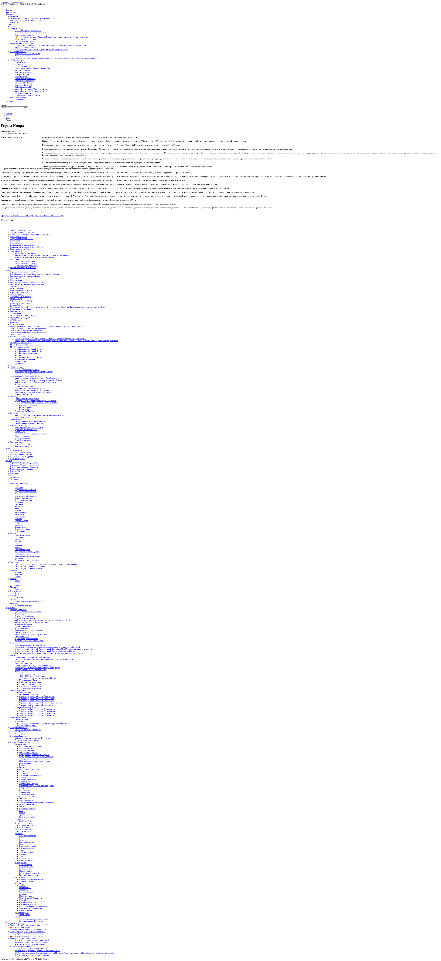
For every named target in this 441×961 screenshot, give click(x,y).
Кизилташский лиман (23, 624)
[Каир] (10, 270)
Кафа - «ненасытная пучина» (30, 682)
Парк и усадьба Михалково (25, 411)
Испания (13, 570)
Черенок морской (26, 800)
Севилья (18, 577)
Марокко (9, 475)
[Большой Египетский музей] (33, 337)
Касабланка (14, 477)
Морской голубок (26, 852)
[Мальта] (17, 587)
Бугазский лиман (21, 628)
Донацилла (23, 773)
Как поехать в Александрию (26, 253)
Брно (17, 508)
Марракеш (14, 479)
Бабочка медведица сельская (30, 746)
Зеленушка (23, 890)
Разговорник (20, 531)
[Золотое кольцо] (23, 368)
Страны (9, 24)
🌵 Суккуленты (16, 60)
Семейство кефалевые (28, 904)
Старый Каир (15, 313)
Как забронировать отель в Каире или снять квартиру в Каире (34, 274)
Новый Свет (19, 661)
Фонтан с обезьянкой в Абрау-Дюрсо (29, 641)
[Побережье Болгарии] (27, 728)
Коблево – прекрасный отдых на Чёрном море (33, 738)
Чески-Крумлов (21, 512)
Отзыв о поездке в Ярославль (26, 374)
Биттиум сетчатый (26, 804)
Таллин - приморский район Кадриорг (30, 566)
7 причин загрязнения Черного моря (33, 919)
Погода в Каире (16, 280)
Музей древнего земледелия (26, 353)
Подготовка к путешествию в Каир (24, 272)
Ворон (21, 838)
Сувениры (19, 525)
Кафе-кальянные (16, 288)
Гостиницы (19, 502)
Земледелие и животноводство (27, 552)
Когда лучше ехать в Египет (21, 249)
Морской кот (24, 900)
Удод (21, 856)
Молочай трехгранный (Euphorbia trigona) (31, 89)
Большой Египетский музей (21, 337)
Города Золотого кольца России (27, 370)
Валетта (18, 589)
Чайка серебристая (26, 861)
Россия (8, 366)
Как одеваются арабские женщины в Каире (27, 284)
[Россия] (12, 366)
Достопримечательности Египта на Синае (26, 247)
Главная (9, 10)
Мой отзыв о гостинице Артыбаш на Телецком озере (35, 382)
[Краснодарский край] (27, 610)
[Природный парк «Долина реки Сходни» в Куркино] (57, 401)
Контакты (14, 22)
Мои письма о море (17, 690)
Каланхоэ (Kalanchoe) (23, 72)
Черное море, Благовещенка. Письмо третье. (36, 701)
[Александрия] (21, 251)
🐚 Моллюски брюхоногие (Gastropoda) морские (34, 802)
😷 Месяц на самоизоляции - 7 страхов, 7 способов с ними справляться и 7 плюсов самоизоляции (53, 37)
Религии (18, 541)
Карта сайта (14, 16)
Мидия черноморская (27, 780)
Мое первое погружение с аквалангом (30, 645)
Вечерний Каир (16, 305)
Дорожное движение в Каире (21, 301)
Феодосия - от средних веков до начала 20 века (37, 678)
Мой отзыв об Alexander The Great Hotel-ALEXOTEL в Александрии (42, 255)
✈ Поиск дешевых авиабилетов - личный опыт (28, 929)
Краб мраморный (26, 867)
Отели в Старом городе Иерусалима (24, 467)
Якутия (13, 413)
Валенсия (18, 575)
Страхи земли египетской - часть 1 (23, 232)
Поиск (3, 105)
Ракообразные (20, 863)
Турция (13, 599)
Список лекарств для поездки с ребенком (31, 949)
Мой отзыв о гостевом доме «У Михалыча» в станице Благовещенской (42, 620)
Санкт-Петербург (17, 419)
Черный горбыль (26, 910)
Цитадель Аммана (17, 450)
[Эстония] (18, 562)
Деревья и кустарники (28, 405)
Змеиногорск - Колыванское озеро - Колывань (33, 392)
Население (19, 488)
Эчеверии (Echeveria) (23, 93)
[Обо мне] (13, 14)
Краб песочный (25, 869)
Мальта (13, 587)
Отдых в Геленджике (23, 632)
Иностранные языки (18, 52)
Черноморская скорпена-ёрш (30, 908)
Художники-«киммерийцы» (30, 684)
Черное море (10, 608)
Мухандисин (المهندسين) (20, 318)
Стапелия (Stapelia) (22, 83)
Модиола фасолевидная (28, 784)
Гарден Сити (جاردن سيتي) (20, 324)
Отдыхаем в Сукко (22, 637)
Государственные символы (25, 490)
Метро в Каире (16, 299)
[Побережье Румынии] (27, 732)
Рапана (22, 813)
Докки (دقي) (15, 322)
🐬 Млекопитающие (23, 829)
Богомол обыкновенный (28, 753)
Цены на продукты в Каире (21, 290)
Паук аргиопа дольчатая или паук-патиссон (36, 757)
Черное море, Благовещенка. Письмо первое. (37, 697)
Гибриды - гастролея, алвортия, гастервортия (32, 68)
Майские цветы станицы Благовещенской (31, 622)
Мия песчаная (24, 782)
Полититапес (24, 790)
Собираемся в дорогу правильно (23, 938)
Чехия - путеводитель (18, 483)
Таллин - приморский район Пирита (29, 568)
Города (17, 543)
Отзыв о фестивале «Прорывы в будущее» (31, 434)
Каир (8, 270)
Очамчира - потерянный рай (26, 726)
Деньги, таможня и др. (23, 498)
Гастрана (22, 767)
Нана (21, 811)
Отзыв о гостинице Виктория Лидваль (30, 421)
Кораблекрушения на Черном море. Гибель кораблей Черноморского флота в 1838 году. (49, 653)
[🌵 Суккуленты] (23, 60)
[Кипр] (15, 533)
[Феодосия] (23, 672)
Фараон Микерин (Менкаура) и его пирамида (28, 332)
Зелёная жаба (24, 915)
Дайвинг (13, 643)
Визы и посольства (22, 529)
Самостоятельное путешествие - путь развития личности (32, 18)
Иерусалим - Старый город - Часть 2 (24, 465)
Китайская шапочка (27, 809)
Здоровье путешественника (21, 946)
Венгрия (13, 603)
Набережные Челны (18, 426)
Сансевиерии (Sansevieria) (25, 81)
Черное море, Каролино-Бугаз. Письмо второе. (37, 711)
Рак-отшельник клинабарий (30, 875)
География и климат (22, 535)
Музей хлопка (20, 361)
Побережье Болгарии (18, 728)
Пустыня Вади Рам (17, 459)
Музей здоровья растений (25, 359)
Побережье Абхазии (18, 717)
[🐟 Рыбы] (23, 884)
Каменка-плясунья (26, 848)
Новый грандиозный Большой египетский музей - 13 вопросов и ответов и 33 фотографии (50, 339)
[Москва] (17, 397)
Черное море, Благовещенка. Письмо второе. (36, 699)
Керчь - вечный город (23, 664)
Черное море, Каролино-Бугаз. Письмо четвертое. (38, 715)
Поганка (22, 854)
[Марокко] (13, 475)
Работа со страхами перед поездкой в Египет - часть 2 (31, 235)
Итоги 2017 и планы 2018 (25, 41)
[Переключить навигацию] (2, 6)
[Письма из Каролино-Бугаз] (37, 707)
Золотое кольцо (16, 368)
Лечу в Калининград (23, 444)
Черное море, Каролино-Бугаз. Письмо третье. (37, 713)
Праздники (19, 523)
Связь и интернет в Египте (20, 230)
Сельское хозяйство (22, 550)
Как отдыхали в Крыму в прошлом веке (30, 670)
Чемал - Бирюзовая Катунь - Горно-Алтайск (32, 390)
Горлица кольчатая (26, 842)
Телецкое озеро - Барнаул (24, 386)
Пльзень (18, 510)
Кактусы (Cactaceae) (22, 70)
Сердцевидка (24, 792)
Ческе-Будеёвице (21, 515)
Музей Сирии (20, 355)
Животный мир (25, 409)
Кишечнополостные (23, 823)
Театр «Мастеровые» (23, 438)
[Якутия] (17, 413)
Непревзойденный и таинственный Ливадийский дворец (37, 668)
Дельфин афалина (26, 831)
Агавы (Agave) (20, 62)
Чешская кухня (20, 527)
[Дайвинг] (18, 643)
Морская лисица (25, 896)
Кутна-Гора (19, 506)
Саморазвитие (15, 29)
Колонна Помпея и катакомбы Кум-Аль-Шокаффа (34, 257)
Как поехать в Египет (18, 237)
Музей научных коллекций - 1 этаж (28, 349)
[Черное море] (16, 608)
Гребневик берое (25, 821)
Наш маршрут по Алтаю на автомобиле (30, 388)
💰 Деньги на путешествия (25, 39)
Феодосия (18, 672)
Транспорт (19, 504)
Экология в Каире (17, 278)
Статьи (17, 917)
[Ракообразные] (26, 863)
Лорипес (22, 777)
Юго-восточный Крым (28, 680)
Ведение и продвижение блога (22, 43)
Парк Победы (20, 432)
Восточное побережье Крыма (30, 686)
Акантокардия (25, 763)
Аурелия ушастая (26, 825)
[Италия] (17, 579)
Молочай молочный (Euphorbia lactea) (29, 91)
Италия (13, 579)
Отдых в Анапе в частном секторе (28, 612)
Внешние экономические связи (27, 560)
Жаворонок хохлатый (27, 846)
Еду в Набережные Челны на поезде (29, 428)
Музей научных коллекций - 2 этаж (28, 351)
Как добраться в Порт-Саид (25, 264)
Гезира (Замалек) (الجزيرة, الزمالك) (23, 315)
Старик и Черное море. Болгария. (28, 730)
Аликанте (18, 572)
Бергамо (18, 583)
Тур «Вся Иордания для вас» (21, 452)
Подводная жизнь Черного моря (31, 921)
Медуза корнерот (26, 827)
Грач (21, 844)
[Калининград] (22, 442)
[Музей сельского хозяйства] (32, 347)
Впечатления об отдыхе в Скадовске (29, 740)
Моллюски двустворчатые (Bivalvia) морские (32, 759)
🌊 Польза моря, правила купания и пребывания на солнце (38, 951)
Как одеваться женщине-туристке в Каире (26, 282)
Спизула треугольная (27, 796)
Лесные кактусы (21, 77)
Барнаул (18, 384)
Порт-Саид (14, 259)
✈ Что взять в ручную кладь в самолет (30, 944)
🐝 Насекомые (20, 744)
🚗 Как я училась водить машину (28, 31)
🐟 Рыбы (18, 884)
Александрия (15, 251)
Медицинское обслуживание (26, 496)
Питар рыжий (24, 788)
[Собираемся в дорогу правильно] (36, 938)
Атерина (22, 886)
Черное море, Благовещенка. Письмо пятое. (36, 705)
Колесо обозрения (22, 436)
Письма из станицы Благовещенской (29, 695)
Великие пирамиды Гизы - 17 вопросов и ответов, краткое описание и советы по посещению (46, 326)
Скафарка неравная (26, 794)
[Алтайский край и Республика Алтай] (40, 376)
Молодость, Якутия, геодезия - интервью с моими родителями (39, 415)
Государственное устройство (26, 492)
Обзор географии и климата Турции (29, 601)
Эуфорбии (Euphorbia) (23, 87)
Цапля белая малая (26, 858)
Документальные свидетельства (31, 688)
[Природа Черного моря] (29, 742)
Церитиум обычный (27, 817)
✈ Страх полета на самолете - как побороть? (32, 955)
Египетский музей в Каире (20, 343)
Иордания (9, 448)
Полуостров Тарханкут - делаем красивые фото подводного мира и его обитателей (47, 647)
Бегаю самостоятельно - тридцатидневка (31, 33)
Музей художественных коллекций (28, 357)
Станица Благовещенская (25, 618)
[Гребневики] (25, 819)
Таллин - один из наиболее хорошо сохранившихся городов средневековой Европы (47, 564)
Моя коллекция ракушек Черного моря (34, 761)
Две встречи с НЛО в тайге (25, 417)
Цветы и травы (25, 407)
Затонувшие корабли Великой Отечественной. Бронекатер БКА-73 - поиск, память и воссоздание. (53, 649)
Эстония (13, 562)
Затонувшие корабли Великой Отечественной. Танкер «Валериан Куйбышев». (45, 651)
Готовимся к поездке (14, 923)
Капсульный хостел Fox (24, 446)
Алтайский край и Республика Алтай (25, 376)
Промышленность (22, 554)
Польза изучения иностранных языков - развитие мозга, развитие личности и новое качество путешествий (57, 58)
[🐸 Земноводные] (29, 913)
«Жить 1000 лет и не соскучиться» (32, 676)
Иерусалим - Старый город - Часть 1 (24, 463)
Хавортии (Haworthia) (23, 85)
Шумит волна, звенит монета (26, 639)
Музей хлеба (20, 363)
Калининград (15, 442)
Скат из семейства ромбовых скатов (33, 906)
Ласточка (23, 894)
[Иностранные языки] (27, 52)
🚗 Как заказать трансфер (20, 927)
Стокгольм (19, 597)
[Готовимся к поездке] (23, 923)
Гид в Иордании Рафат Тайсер (22, 454)
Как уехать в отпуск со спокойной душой (31, 942)
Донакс (22, 771)
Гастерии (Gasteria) (22, 66)
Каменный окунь (26, 892)
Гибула (22, 807)
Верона (17, 581)
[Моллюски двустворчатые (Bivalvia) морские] (51, 759)
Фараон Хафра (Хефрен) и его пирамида (26, 330)
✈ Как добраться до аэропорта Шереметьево (27, 932)
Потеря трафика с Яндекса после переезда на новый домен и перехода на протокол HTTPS (50, 45)
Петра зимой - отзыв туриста (21, 457)
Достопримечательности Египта (22, 245)
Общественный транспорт (20, 297)
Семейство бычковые (27, 902)
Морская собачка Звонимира (30, 898)
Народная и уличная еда (19, 293)
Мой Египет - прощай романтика (23, 268)
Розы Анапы (20, 614)
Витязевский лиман (22, 626)
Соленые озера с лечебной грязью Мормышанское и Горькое (38, 380)
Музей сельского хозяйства (20, 347)
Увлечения (10, 26)
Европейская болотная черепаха (31, 879)
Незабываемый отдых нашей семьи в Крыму (32, 657)
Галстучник (23, 840)
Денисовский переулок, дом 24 (27, 399)
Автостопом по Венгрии (24, 606)
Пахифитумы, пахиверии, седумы (28, 95)
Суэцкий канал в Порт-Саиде (26, 266)
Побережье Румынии (18, 732)
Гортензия (19, 99)
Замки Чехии (20, 517)
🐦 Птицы (19, 834)
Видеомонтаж (11, 12)
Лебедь (22, 850)
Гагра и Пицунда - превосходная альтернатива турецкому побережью (42, 724)
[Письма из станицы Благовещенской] (44, 695)
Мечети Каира (15, 334)
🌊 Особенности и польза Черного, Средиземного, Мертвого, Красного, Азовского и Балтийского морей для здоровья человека (65, 953)
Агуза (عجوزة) (15, 320)
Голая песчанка (25, 888)
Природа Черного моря (19, 742)
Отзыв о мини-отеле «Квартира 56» (29, 423)
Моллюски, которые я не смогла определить (36, 786)
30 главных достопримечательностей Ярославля (33, 372)
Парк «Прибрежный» (23, 440)
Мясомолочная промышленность (28, 556)
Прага (17, 486)
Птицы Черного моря (27, 836)
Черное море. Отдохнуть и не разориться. (31, 635)
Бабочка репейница (27, 751)
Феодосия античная (27, 674)
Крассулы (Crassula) (22, 75)
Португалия (14, 591)
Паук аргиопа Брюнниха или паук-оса (34, 755)
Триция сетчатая (25, 815)
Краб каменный (25, 865)
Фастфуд (13, 286)
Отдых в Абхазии (21, 719)
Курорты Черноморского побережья (29, 630)
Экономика (19, 546)
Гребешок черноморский (29, 769)
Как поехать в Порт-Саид (25, 261)
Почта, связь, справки (23, 500)
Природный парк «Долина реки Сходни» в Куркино (35, 401)
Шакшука (14, 473)
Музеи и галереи (21, 521)
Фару (17, 593)
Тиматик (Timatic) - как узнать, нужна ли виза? (28, 925)
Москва (13, 397)
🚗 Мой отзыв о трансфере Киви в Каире (26, 936)
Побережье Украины (18, 736)
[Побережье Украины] (27, 736)
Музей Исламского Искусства (22, 345)
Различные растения (18, 97)
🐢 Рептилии (20, 877)
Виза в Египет (15, 241)
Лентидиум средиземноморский (32, 775)
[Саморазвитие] (22, 29)
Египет (8, 228)
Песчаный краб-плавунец (29, 873)
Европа (8, 481)
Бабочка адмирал (26, 748)
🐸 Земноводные (21, 913)
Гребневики (19, 819)
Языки (17, 539)
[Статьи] (21, 917)
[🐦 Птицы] (24, 834)
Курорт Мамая (20, 734)
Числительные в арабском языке (27, 54)
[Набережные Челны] (27, 426)
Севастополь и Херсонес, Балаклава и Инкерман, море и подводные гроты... (45, 659)
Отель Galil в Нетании (19, 471)
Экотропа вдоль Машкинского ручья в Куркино (38, 403)
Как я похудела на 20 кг (24, 35)
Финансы (18, 548)
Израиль (9, 461)
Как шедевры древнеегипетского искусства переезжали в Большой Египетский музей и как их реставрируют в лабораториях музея (66, 341)
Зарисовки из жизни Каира (20, 303)
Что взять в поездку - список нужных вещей (32, 940)
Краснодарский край (18, 610)
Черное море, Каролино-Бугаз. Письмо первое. (37, 709)
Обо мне (9, 14)
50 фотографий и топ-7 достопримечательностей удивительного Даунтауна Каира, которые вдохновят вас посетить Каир (57, 307)
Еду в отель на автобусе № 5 (26, 430)
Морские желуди (26, 871)
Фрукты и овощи (17, 295)
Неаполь (18, 585)
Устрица (22, 798)
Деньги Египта (16, 243)
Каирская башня (16, 311)
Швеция (13, 595)
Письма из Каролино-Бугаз (25, 707)
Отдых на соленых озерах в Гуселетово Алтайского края (37, 378)
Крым (12, 655)
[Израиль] (13, 461)
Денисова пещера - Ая (23, 394)
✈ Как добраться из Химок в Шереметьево (27, 934)
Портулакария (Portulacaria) (25, 79)
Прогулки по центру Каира (20, 309)
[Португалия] (20, 591)
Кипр (12, 533)
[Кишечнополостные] (31, 823)
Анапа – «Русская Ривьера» (25, 616)
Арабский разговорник (24, 56)
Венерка (22, 765)
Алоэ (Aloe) (19, 64)
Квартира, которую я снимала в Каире (25, 276)
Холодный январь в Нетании (21, 469)
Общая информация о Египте (21, 239)
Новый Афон (20, 721)
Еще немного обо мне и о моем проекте (25, 20)
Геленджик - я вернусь (23, 692)
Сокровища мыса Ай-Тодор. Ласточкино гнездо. (34, 666)
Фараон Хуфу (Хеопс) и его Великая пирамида (28, 328)
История (18, 494)
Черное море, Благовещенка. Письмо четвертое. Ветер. (40, 703)
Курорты (18, 519)
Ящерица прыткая (26, 881)
